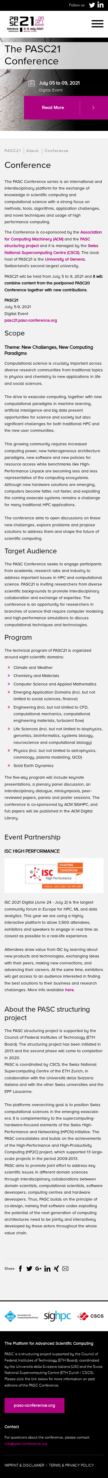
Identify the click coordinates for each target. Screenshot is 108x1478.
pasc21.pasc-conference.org (30, 320)
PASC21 (12, 151)
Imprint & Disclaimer (24, 1465)
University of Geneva (65, 259)
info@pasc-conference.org (25, 1444)
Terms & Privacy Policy (71, 1465)
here (69, 990)
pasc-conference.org (34, 1405)
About (32, 151)
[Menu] (98, 24)
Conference (57, 151)
